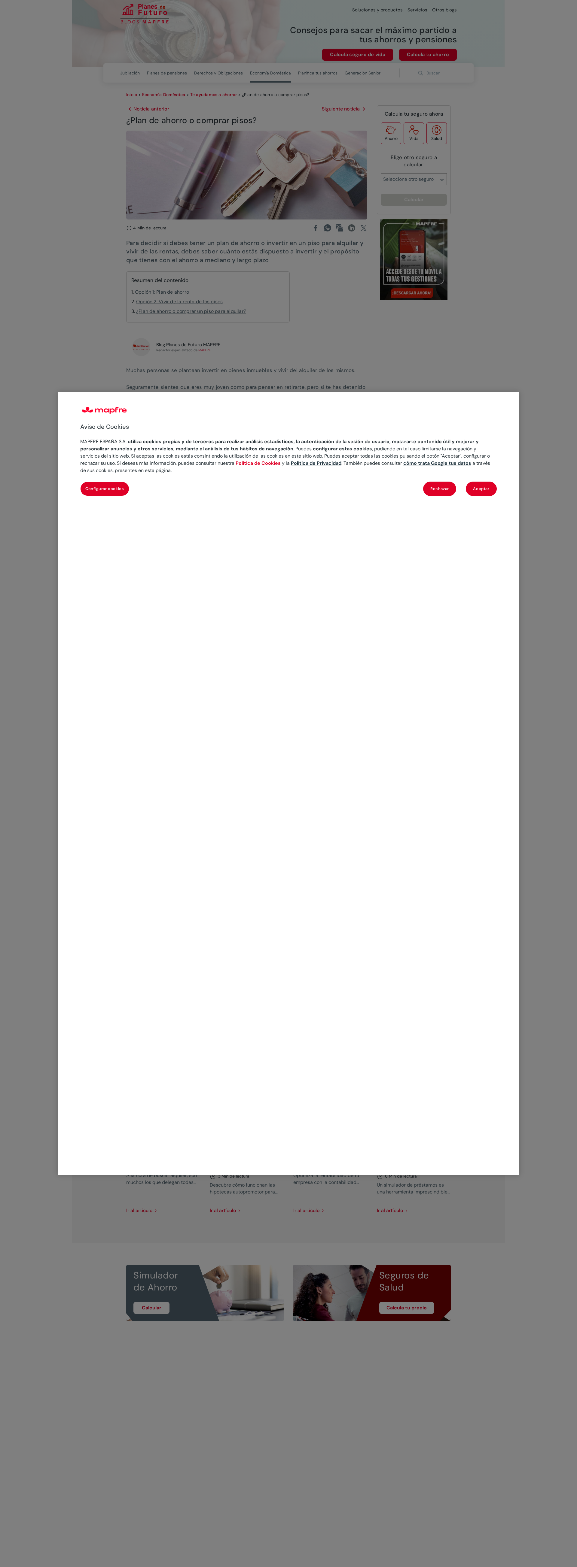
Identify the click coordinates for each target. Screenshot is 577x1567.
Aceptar (481, 488)
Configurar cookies (104, 488)
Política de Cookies (258, 463)
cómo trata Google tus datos (437, 463)
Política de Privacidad (316, 463)
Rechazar (439, 488)
